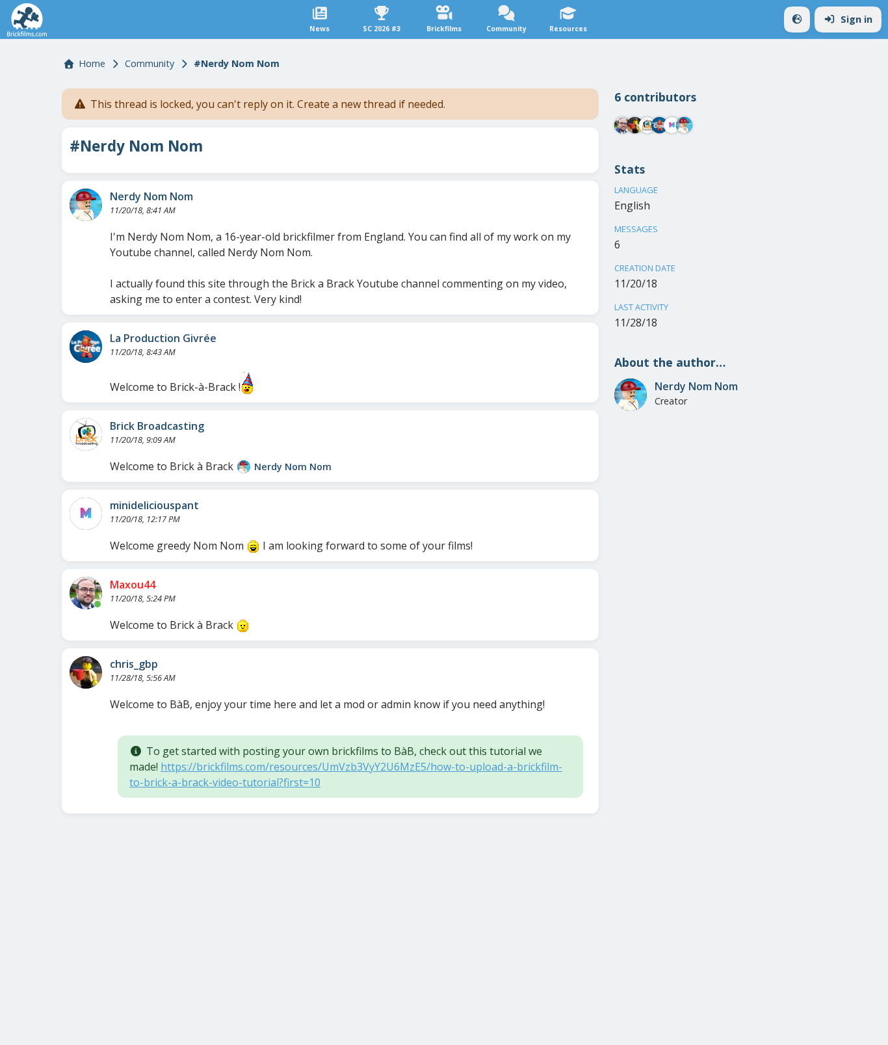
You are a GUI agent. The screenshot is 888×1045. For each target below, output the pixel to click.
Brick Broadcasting (157, 426)
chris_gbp (134, 664)
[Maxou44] (86, 593)
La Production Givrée (163, 338)
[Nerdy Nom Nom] (86, 205)
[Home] (27, 19)
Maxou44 (132, 584)
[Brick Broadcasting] (86, 434)
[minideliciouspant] (86, 513)
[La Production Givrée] (86, 346)
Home (92, 63)
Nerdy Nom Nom (151, 196)
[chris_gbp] (86, 672)
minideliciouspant (154, 505)
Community (149, 63)
